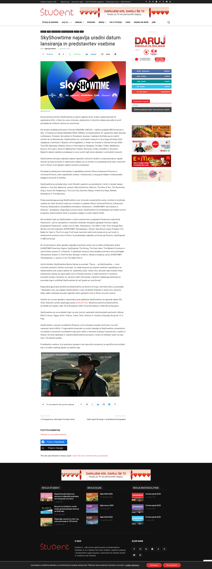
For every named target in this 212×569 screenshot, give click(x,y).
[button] (169, 22)
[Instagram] (149, 1)
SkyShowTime (81, 303)
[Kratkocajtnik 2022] (138, 520)
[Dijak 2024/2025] (92, 520)
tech (81, 31)
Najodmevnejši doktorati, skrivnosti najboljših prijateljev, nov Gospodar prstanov (66, 496)
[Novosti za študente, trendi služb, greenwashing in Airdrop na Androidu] (46, 509)
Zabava (43, 31)
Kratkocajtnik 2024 (153, 494)
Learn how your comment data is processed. (90, 456)
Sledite (167, 76)
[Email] (103, 404)
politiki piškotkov (132, 565)
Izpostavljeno (56, 31)
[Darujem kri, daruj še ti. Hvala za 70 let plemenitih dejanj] (126, 12)
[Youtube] (166, 1)
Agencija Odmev (50, 49)
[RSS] (153, 1)
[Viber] (114, 404)
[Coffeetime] (152, 183)
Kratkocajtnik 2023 (153, 505)
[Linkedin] (97, 404)
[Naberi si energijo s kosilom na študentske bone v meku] (151, 168)
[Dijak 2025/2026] (92, 497)
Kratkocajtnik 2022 (153, 517)
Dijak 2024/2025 (106, 517)
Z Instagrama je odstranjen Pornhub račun (57, 419)
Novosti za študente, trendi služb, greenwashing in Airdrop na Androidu (66, 508)
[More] (115, 54)
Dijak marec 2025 (106, 505)
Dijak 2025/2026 (106, 494)
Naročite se (165, 92)
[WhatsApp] (92, 404)
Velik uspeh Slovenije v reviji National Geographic (106, 419)
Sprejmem (154, 565)
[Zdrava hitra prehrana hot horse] (151, 138)
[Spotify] (156, 1)
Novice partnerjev (67, 31)
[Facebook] (146, 1)
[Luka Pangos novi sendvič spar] (151, 153)
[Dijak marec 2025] (92, 508)
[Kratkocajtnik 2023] (138, 508)
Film (49, 31)
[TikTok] (160, 1)
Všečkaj (167, 71)
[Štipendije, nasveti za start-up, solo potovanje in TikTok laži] (46, 522)
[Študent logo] (60, 11)
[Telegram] (109, 404)
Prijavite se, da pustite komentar (53, 434)
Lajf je (76, 31)
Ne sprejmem (171, 565)
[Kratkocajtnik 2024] (138, 497)
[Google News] (170, 1)
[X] (163, 1)
